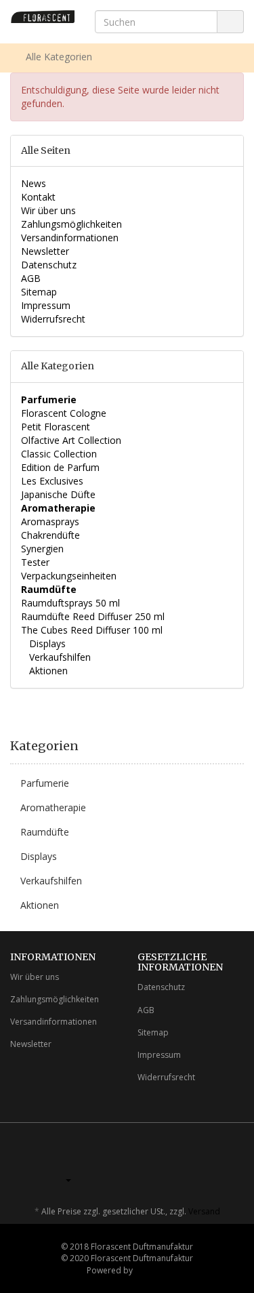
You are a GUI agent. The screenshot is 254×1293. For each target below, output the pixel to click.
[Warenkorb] (209, 56)
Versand (204, 1211)
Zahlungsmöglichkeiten (71, 224)
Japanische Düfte (58, 494)
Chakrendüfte (50, 535)
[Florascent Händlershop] (42, 16)
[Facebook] (216, 1160)
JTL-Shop (151, 1270)
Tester (35, 562)
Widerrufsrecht (53, 318)
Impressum (45, 305)
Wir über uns (48, 210)
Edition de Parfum (60, 467)
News (33, 183)
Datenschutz (49, 264)
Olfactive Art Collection (71, 440)
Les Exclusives (52, 480)
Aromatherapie (53, 807)
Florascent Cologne (63, 413)
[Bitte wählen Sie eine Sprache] (63, 1179)
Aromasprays (50, 521)
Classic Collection (59, 453)
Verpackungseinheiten (69, 575)
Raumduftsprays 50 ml (70, 602)
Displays (46, 643)
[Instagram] (236, 1160)
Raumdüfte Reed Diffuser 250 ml (93, 616)
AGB (31, 278)
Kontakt (38, 196)
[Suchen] (230, 22)
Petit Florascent (55, 426)
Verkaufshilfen (58, 657)
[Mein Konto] (235, 56)
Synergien (42, 548)
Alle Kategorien (57, 56)
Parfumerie (44, 783)
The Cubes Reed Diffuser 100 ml (92, 629)
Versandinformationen (70, 237)
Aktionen (47, 670)
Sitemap (39, 291)
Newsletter (45, 251)
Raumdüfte (44, 831)
